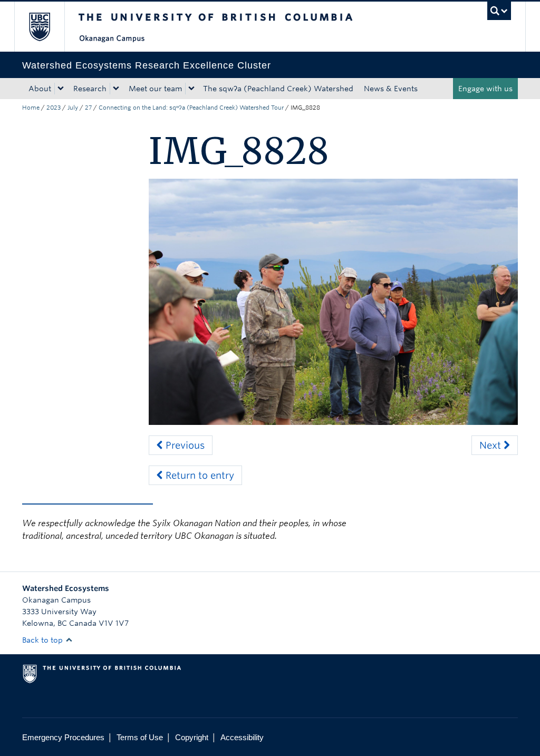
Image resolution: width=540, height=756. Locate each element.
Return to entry (198, 475)
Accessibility (242, 737)
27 (88, 107)
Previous (184, 445)
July (73, 107)
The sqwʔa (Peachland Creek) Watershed (278, 88)
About (39, 88)
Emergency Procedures (63, 737)
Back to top (43, 640)
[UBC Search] (499, 11)
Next (491, 445)
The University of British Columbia (47, 27)
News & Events (391, 88)
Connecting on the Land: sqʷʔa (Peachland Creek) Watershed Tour (191, 107)
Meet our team (155, 88)
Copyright (191, 737)
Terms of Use (140, 737)
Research (90, 88)
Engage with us (485, 88)
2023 (53, 107)
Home (31, 107)
